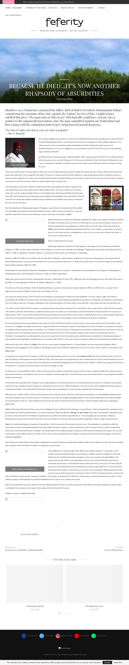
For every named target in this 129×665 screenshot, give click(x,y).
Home (7, 8)
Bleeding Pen (64, 79)
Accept (107, 662)
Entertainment (86, 8)
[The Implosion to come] (94, 584)
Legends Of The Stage (36, 8)
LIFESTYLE (52, 8)
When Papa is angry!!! (35, 606)
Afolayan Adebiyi (65, 99)
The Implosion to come (94, 606)
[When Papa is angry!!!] (35, 584)
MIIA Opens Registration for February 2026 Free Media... (49, 2)
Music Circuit (68, 8)
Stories (101, 8)
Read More (118, 662)
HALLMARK (17, 8)
